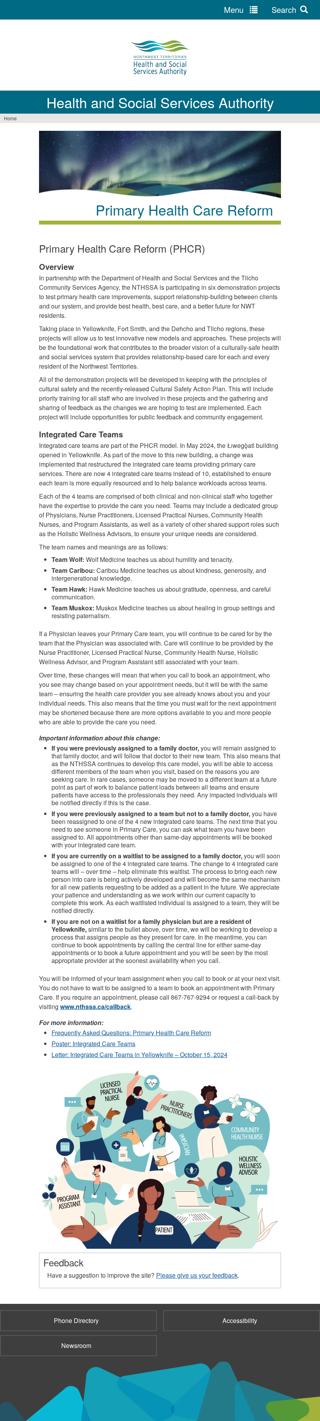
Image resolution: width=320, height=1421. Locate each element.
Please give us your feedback (197, 1275)
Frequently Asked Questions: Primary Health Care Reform (131, 1032)
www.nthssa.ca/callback (95, 1006)
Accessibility (239, 1320)
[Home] (160, 57)
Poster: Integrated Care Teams (93, 1043)
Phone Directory (76, 1320)
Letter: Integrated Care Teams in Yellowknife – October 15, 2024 (140, 1054)
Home (10, 118)
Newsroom (76, 1345)
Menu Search (260, 9)
